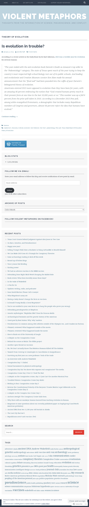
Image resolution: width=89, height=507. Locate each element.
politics (42, 478)
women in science (52, 490)
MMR (58, 473)
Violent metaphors (44, 16)
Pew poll (58, 128)
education (58, 463)
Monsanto (64, 473)
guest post (43, 466)
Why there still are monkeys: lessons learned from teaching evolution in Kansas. (38, 400)
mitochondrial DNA (45, 473)
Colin (50, 456)
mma (54, 473)
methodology (25, 473)
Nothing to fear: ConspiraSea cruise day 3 (23, 384)
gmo (31, 466)
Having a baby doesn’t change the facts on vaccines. (27, 299)
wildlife (42, 490)
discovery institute (17, 128)
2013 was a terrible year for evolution (70, 57)
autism (21, 455)
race (53, 483)
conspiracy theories (32, 459)
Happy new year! (13, 246)
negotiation (41, 476)
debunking (27, 463)
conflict (72, 456)
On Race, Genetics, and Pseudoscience (21, 243)
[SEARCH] (84, 2)
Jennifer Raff (21, 52)
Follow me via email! (17, 171)
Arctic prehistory (73, 452)
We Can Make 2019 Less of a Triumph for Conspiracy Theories (30, 253)
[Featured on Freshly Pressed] (16, 147)
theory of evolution (8, 130)
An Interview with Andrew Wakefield (21, 359)
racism (57, 483)
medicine (17, 473)
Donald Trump (49, 463)
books (31, 456)
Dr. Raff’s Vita (28, 2)
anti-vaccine (40, 452)
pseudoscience (15, 482)
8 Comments (32, 52)
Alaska (15, 449)
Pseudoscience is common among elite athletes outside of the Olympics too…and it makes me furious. (45, 324)
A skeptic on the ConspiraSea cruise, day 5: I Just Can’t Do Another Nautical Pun (37, 376)
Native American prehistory (15, 476)
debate (20, 462)
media (10, 473)
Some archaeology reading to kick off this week (25, 257)
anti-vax (50, 452)
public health (30, 483)
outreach (61, 476)
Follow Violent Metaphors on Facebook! (29, 219)
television (57, 486)
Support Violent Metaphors (60, 2)
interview (32, 470)
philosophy (36, 478)
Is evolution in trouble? (23, 46)
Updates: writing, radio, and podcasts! (21, 289)
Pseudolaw (64, 478)
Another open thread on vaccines (20, 345)
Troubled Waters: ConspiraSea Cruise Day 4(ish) (25, 380)
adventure (9, 449)
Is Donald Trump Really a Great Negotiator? (23, 303)
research (63, 483)
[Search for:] (39, 432)
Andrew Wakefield (41, 448)
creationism (7, 128)
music (69, 473)
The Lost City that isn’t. (16, 413)
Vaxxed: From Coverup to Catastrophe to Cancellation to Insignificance (34, 352)
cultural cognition (11, 463)
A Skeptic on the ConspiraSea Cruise (21, 338)
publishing (39, 483)
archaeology (61, 452)
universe (62, 486)
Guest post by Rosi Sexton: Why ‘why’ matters (24, 320)
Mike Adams (33, 473)
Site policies (42, 2)
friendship (8, 466)
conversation (64, 459)
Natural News (31, 476)
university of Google (72, 486)
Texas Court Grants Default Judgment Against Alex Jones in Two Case (33, 239)
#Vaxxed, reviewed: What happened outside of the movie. (29, 327)
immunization (10, 470)
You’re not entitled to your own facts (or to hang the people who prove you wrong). (38, 306)
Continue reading (10, 116)
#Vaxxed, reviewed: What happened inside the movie (27, 331)
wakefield (29, 490)
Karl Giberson (35, 128)
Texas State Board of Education (72, 128)
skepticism (27, 486)
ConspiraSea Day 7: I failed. (17, 362)
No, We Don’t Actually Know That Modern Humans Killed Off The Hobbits (35, 348)
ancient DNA (24, 448)
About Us (15, 2)
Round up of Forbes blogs (17, 260)
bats (26, 456)
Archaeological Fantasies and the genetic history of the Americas (32, 317)
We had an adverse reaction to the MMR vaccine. (25, 271)
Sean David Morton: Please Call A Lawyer (22, 292)
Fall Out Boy (76, 463)
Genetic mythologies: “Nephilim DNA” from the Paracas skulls (30, 313)
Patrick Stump (78, 476)
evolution (27, 128)
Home (6, 2)
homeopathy (58, 466)
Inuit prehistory (41, 470)
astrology (8, 456)
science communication (14, 486)
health (50, 466)
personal (28, 478)
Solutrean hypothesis (41, 486)
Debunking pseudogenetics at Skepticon (22, 310)
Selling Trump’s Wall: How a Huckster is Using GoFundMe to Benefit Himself (36, 250)
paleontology (51, 128)
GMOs (36, 466)
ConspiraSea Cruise (51, 459)
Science (6, 125)
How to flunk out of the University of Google (24, 334)
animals (61, 449)
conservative (18, 459)
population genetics (52, 478)
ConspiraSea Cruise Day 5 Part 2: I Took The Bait (25, 373)
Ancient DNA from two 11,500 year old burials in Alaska (28, 409)
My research (77, 472)
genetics (16, 465)
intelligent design (23, 470)
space (52, 486)
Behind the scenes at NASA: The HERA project (24, 341)
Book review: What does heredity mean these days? (26, 278)
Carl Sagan (37, 456)
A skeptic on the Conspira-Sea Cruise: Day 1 (23, 393)
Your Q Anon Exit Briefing (17, 264)
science (73, 482)
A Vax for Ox (12, 285)
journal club (53, 469)
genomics (25, 466)
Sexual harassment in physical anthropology (24, 366)
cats (43, 456)
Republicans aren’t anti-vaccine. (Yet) (21, 417)
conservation (9, 459)
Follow (9, 190)
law (75, 469)
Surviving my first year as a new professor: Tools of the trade (30, 355)
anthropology (20, 452)
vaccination (8, 490)
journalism (63, 470)
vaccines (18, 490)
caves (46, 456)
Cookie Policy (45, 504)
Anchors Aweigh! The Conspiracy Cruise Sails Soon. (27, 397)
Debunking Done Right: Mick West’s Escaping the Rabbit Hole (30, 274)
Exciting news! (13, 267)
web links (36, 490)
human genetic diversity (71, 466)
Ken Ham (43, 128)
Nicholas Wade (51, 476)
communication (61, 455)
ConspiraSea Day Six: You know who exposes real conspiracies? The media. (35, 370)
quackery (47, 483)
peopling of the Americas (15, 478)
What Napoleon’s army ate (17, 296)
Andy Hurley (54, 449)
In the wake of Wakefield (16, 282)
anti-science (30, 452)
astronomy (15, 456)
